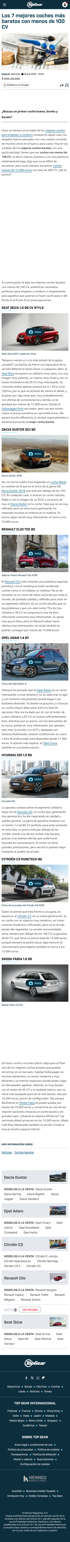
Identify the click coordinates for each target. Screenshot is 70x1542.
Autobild (17, 1490)
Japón (37, 1415)
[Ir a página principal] (34, 5)
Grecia (39, 1410)
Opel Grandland (29, 1227)
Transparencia (19, 1454)
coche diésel (58, 482)
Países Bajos (16, 1420)
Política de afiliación (44, 1454)
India (16, 1415)
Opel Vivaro (42, 1222)
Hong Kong (53, 1410)
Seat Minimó (43, 1338)
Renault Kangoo (45, 1289)
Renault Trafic (39, 1294)
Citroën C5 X (12, 1265)
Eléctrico (41, 1386)
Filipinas (12, 1410)
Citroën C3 (24, 916)
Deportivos (13, 1386)
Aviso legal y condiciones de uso (33, 1444)
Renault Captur (14, 1294)
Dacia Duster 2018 (13, 491)
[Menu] (4, 4)
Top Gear (57, 1495)
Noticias (7, 1152)
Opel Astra (30, 1232)
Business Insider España (40, 1490)
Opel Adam (44, 690)
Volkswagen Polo (13, 409)
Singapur (52, 1420)
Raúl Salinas (12, 78)
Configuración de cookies (35, 1464)
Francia (26, 1410)
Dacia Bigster (36, 1194)
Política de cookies (48, 1449)
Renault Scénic (31, 1299)
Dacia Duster (19, 504)
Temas (48, 1391)
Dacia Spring (12, 1194)
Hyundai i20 (24, 812)
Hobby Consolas (38, 1495)
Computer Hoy (15, 1495)
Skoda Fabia (27, 1103)
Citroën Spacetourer (17, 1261)
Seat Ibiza (8, 374)
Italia (26, 1415)
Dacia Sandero (29, 1198)
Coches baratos (24, 1152)
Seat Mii (23, 1338)
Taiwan (43, 1425)
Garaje (6, 74)
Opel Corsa (50, 743)
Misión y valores (23, 1459)
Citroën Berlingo (47, 1261)
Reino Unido (36, 1420)
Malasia (50, 1415)
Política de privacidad (20, 1449)
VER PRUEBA (30, 1309)
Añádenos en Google (18, 85)
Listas (21, 1391)
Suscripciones (45, 1459)
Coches (55, 1386)
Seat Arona (42, 1334)
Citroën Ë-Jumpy (46, 1256)
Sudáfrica (29, 1425)
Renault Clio (13, 582)
